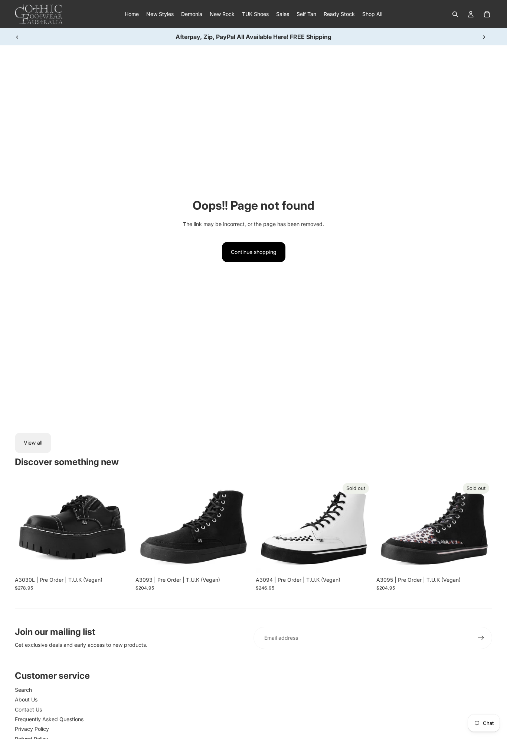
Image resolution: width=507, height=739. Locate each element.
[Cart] (487, 14)
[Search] (455, 14)
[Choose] (119, 561)
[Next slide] (484, 37)
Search (23, 690)
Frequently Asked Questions (49, 719)
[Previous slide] (17, 37)
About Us (26, 699)
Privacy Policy (32, 729)
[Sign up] (481, 638)
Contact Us (28, 709)
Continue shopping (254, 252)
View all (33, 442)
